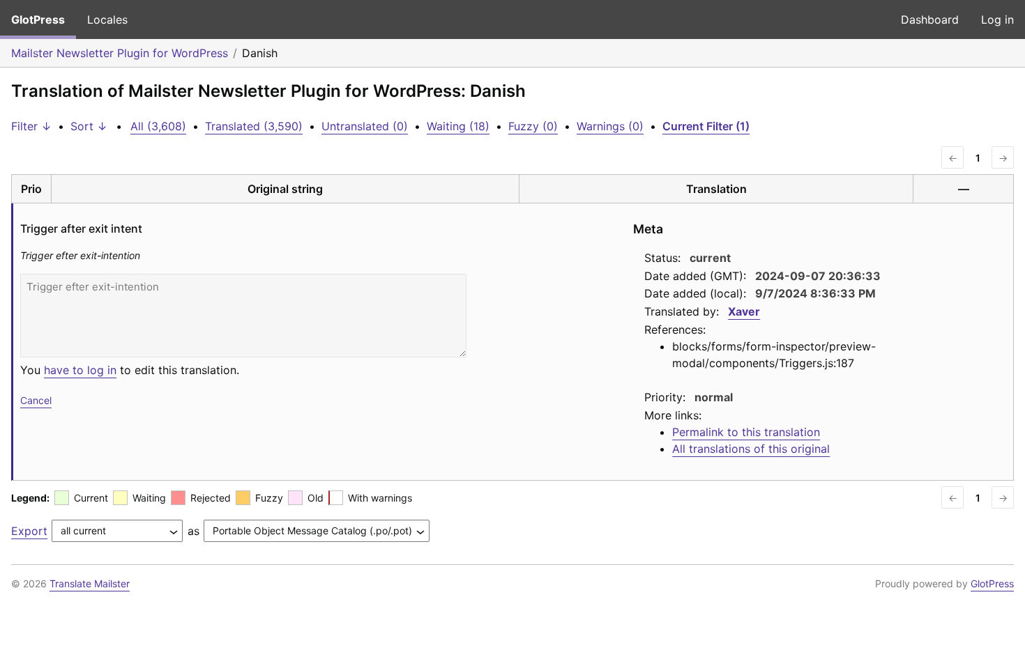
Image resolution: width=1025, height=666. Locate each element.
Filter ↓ (31, 126)
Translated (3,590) (254, 126)
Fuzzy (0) (533, 126)
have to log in (80, 370)
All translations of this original (751, 449)
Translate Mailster (90, 583)
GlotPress (38, 19)
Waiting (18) (458, 126)
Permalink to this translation (746, 432)
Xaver (744, 311)
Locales (107, 19)
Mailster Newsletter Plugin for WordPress (119, 53)
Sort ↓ (88, 126)
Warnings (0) (610, 126)
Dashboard (930, 19)
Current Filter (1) (706, 126)
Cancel (36, 400)
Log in (997, 19)
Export (29, 531)
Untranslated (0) (364, 126)
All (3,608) (158, 126)
